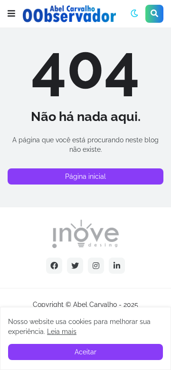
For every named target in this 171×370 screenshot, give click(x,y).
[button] (11, 14)
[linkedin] (117, 266)
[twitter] (75, 266)
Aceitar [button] (85, 352)
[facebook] (54, 266)
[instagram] (96, 266)
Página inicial (85, 176)
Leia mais (61, 331)
